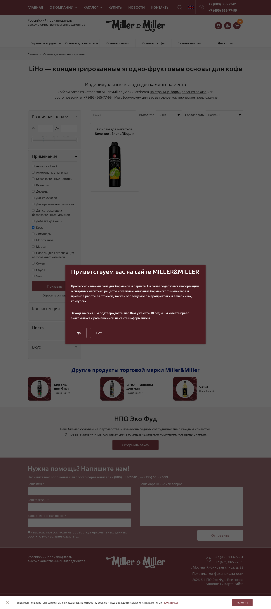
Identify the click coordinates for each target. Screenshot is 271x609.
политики (170, 602)
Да (79, 333)
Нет (99, 333)
